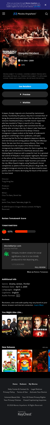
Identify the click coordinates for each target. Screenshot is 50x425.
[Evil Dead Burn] (40, 361)
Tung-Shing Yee (7, 181)
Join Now (37, 6)
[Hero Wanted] (24, 326)
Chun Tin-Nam (7, 195)
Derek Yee (17, 195)
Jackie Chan (6, 202)
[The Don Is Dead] (40, 326)
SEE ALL (45, 347)
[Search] (46, 14)
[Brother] (9, 326)
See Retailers (25, 86)
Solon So (5, 188)
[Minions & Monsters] (24, 361)
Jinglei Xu (27, 202)
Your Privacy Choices (12, 400)
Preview (26, 94)
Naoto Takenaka (17, 202)
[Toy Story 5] (9, 361)
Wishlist (26, 102)
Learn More (38, 305)
